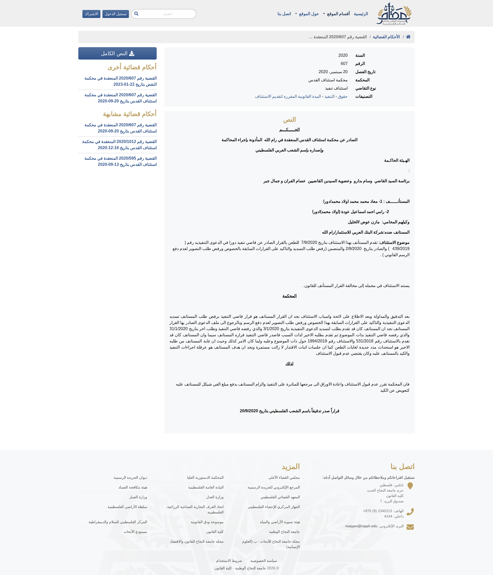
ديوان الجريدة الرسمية (130, 477)
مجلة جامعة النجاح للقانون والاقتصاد (197, 541)
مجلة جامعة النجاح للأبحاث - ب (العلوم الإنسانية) (271, 544)
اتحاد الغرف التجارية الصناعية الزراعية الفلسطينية (195, 509)
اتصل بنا (284, 14)
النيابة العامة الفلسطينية (206, 487)
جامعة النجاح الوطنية (284, 532)
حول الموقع (308, 14)
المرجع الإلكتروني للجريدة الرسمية (274, 487)
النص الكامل (115, 53)
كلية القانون (215, 532)
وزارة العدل (215, 497)
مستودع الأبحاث (135, 532)
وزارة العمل (138, 497)
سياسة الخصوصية (263, 561)
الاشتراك (91, 14)
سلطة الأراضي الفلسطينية (127, 507)
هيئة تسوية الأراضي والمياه (280, 522)
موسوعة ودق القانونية (207, 522)
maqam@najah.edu (361, 526)
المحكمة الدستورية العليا (205, 477)
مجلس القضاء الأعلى (284, 477)
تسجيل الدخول (116, 14)
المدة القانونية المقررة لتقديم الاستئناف (288, 96)
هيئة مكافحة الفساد (132, 487)
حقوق (343, 96)
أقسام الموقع (338, 14)
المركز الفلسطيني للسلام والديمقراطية (118, 522)
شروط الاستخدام (229, 561)
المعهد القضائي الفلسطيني (280, 497)
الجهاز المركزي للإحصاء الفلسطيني (274, 507)
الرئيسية (361, 14)
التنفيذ (329, 96)
